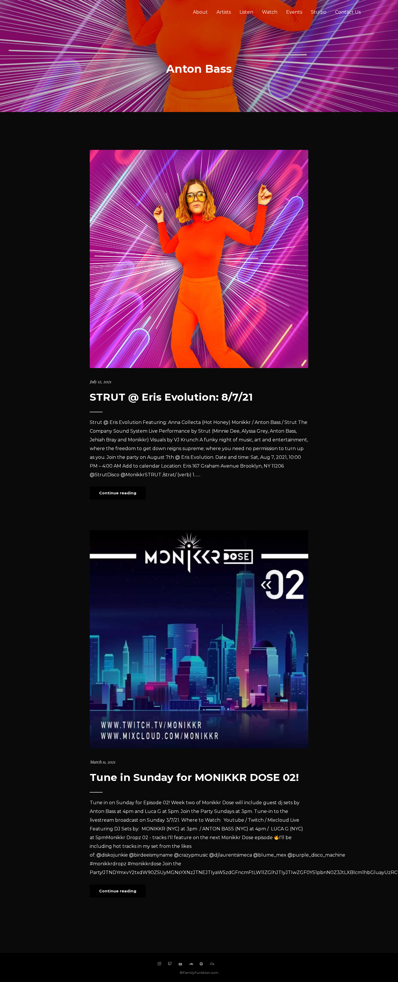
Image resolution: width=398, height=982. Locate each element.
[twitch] (169, 963)
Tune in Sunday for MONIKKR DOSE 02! (194, 777)
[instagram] (159, 963)
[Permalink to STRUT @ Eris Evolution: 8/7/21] (199, 259)
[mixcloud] (211, 963)
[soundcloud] (190, 963)
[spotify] (201, 963)
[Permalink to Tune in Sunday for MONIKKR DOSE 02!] (199, 639)
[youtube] (180, 966)
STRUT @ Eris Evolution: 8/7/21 (171, 397)
